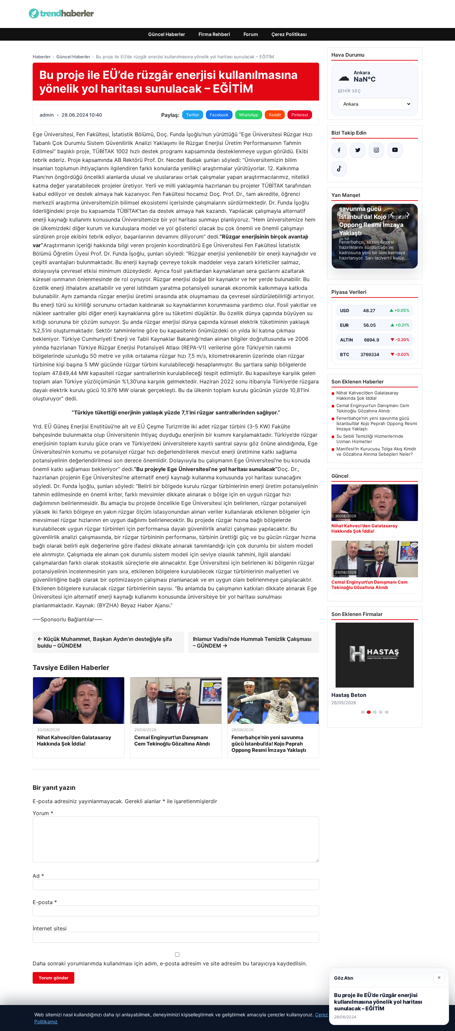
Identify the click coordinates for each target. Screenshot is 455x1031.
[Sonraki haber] (407, 214)
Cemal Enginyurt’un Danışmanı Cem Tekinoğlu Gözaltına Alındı (372, 408)
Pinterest (299, 114)
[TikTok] (339, 169)
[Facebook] (339, 150)
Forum (250, 34)
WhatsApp (248, 114)
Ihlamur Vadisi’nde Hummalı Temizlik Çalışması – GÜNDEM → (252, 642)
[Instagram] (376, 150)
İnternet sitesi (50, 928)
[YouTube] (395, 150)
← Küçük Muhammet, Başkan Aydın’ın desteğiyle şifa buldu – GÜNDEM (104, 642)
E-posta (45, 902)
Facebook (219, 114)
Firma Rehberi (214, 34)
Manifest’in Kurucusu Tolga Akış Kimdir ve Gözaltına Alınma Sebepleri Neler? (376, 451)
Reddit (275, 114)
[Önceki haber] (393, 214)
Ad (38, 875)
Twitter (192, 114)
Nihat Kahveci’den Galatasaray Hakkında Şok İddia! (367, 395)
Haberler (42, 56)
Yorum (43, 813)
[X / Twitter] (357, 150)
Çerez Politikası (289, 34)
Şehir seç (349, 90)
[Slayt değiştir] (363, 712)
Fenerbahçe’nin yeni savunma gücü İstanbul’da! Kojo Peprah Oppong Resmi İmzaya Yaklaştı (376, 423)
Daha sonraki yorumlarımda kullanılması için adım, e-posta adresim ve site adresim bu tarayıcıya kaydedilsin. (170, 963)
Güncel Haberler (166, 34)
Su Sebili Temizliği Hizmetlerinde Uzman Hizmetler (369, 438)
